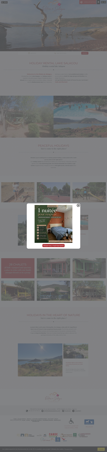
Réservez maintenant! (53, 245)
